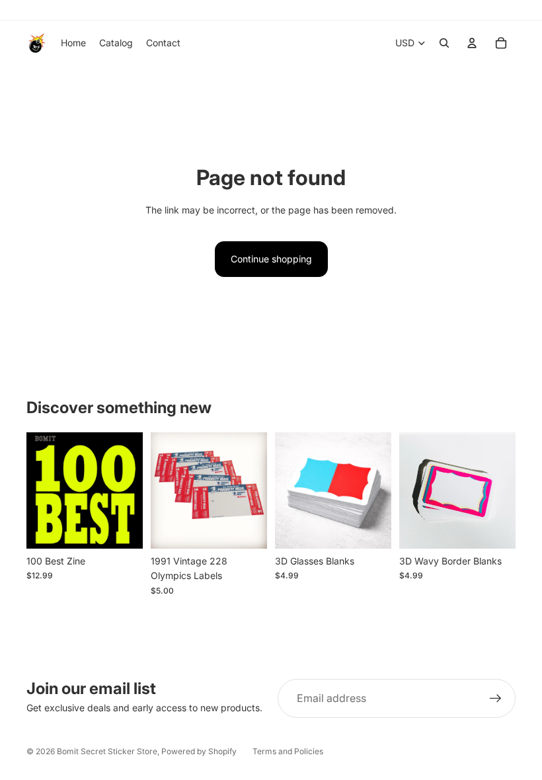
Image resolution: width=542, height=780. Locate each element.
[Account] (471, 43)
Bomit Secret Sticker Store (107, 751)
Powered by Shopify (199, 751)
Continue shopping (271, 258)
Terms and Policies (287, 751)
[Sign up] (496, 699)
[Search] (444, 43)
